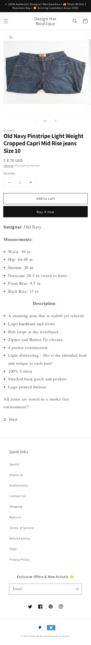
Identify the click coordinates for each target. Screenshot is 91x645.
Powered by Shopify (60, 636)
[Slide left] (35, 121)
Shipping (8, 165)
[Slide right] (56, 121)
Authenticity (18, 485)
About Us (16, 475)
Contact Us (17, 496)
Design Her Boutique (39, 636)
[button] (6, 21)
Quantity (9, 173)
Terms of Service (21, 528)
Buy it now (45, 212)
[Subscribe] (76, 589)
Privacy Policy (19, 559)
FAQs (13, 549)
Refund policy (19, 538)
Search (14, 464)
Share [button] (13, 419)
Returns (15, 517)
